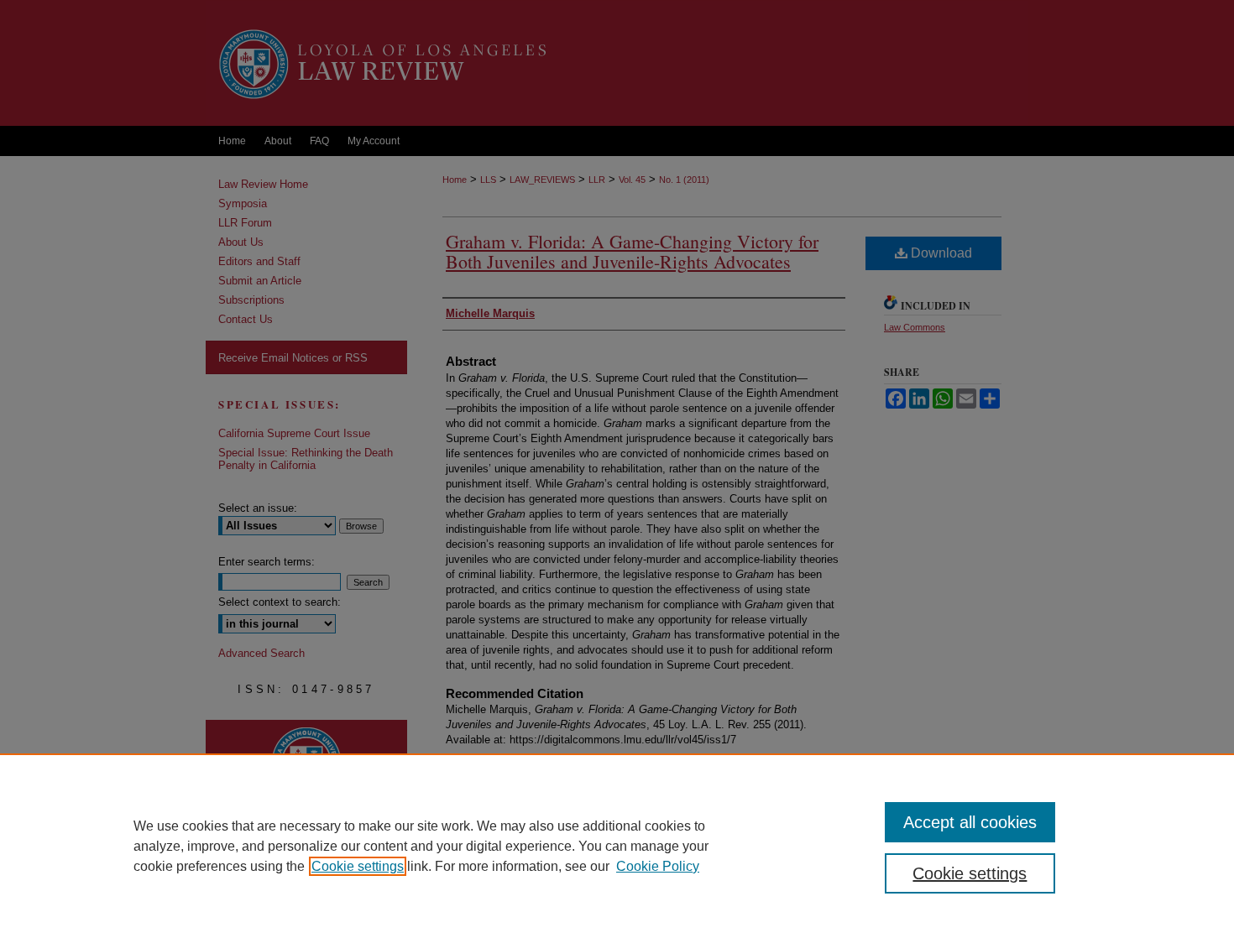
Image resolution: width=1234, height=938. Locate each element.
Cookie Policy (657, 866)
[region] (617, 845)
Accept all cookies (970, 822)
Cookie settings (357, 866)
